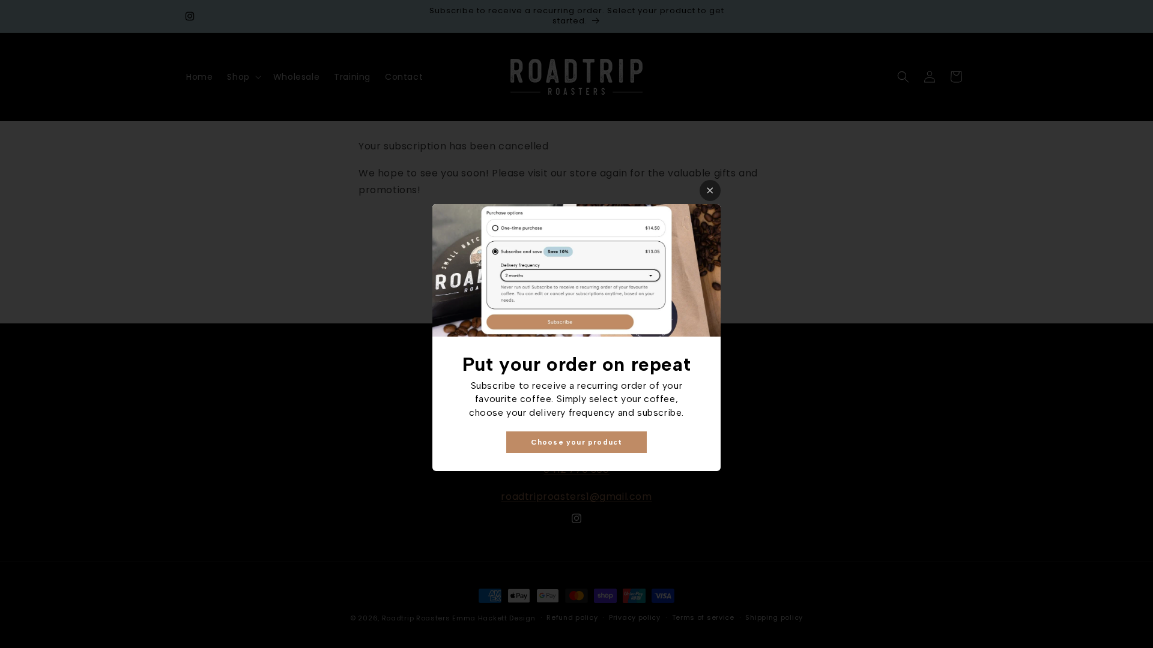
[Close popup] (710, 190)
